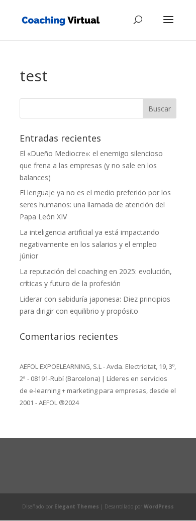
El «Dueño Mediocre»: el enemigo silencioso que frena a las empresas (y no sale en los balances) (91, 165)
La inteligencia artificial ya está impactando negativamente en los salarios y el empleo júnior (89, 244)
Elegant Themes (76, 506)
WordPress (159, 506)
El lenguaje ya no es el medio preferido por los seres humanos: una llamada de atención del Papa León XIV (95, 204)
